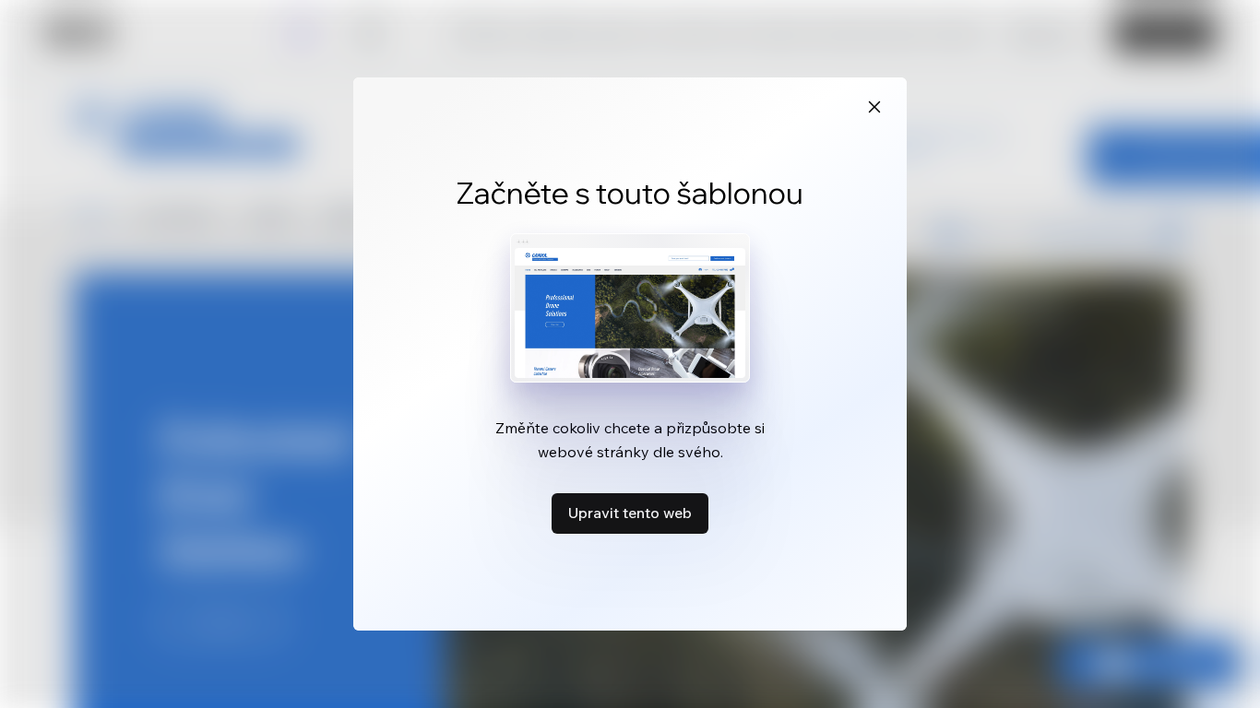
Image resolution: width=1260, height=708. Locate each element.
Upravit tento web (630, 512)
